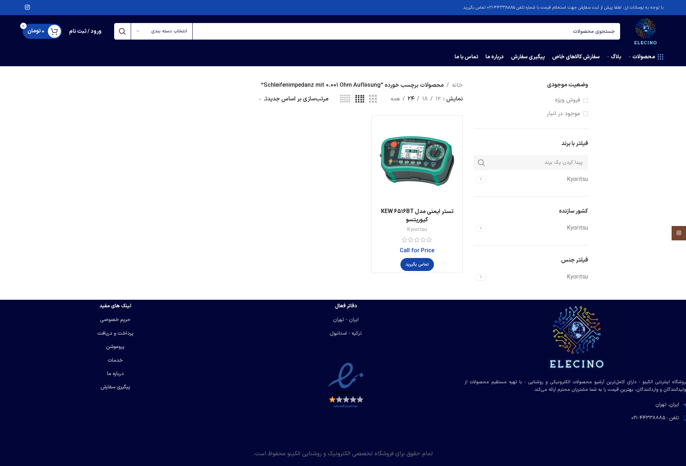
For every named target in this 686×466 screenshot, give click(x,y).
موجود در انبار (563, 114)
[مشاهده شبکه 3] (373, 99)
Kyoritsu (417, 230)
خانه (457, 85)
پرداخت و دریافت (115, 333)
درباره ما (115, 373)
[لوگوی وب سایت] (645, 31)
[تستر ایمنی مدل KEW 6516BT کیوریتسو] (417, 161)
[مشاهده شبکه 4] (359, 99)
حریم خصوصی (115, 320)
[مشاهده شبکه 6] (345, 99)
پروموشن (115, 346)
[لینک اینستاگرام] (27, 7)
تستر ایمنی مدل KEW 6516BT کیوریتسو (417, 215)
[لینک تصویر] (576, 336)
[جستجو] (122, 31)
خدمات (115, 360)
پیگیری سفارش (115, 387)
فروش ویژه (567, 100)
